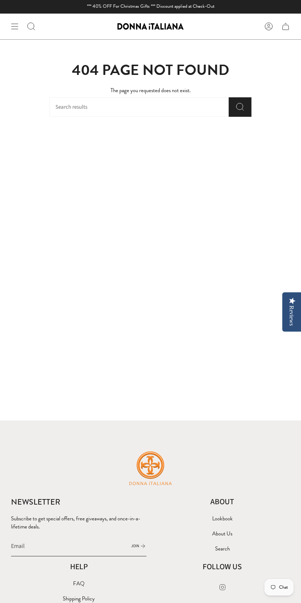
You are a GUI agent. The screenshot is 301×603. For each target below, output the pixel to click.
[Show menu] (14, 26)
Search (222, 549)
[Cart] (285, 26)
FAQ (78, 583)
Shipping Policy (79, 599)
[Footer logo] (150, 468)
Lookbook (222, 518)
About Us (222, 534)
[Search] (240, 107)
